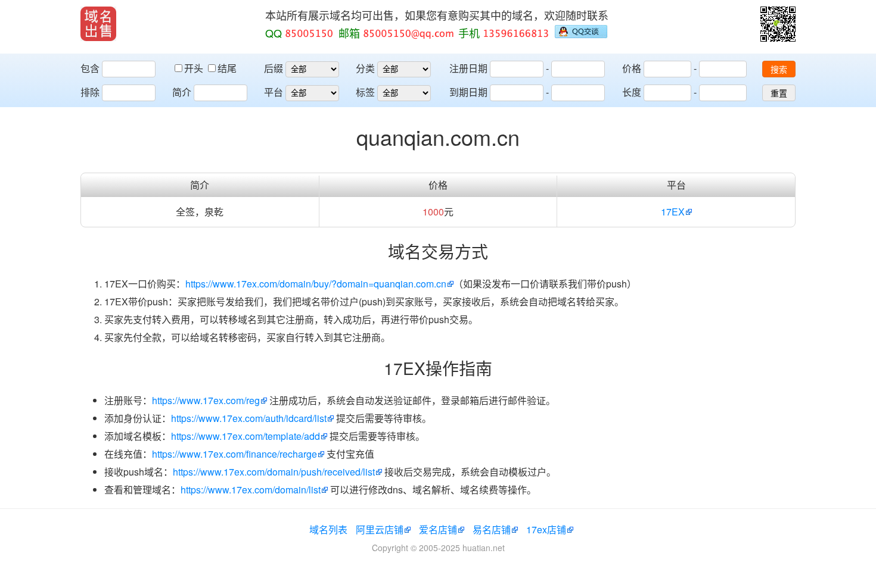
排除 (90, 92)
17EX (673, 211)
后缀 (273, 68)
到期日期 (468, 92)
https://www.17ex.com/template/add (245, 436)
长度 (631, 92)
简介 (181, 92)
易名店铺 (492, 529)
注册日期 (468, 68)
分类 (365, 68)
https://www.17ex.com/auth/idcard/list (249, 418)
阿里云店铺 (379, 529)
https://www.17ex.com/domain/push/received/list (274, 472)
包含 (90, 68)
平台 (273, 92)
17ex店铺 (546, 529)
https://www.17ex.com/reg (206, 400)
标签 (365, 92)
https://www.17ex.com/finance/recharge (234, 454)
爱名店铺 (438, 529)
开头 (195, 68)
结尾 (227, 68)
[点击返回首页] (98, 24)
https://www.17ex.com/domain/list (251, 489)
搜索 (779, 69)
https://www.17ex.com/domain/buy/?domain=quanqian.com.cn (315, 283)
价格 (631, 68)
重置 (779, 93)
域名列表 (328, 529)
